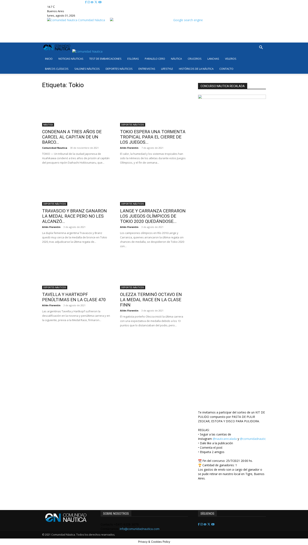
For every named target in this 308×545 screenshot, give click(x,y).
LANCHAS (213, 59)
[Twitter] (96, 2)
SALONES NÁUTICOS (87, 69)
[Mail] (92, 2)
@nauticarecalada (225, 439)
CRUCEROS (195, 59)
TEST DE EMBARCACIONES (105, 59)
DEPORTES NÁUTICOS (119, 69)
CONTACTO (226, 69)
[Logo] (57, 51)
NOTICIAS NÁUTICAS (70, 59)
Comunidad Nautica (54, 147)
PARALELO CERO (155, 59)
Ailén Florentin (129, 147)
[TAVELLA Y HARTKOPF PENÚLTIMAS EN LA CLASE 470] (76, 272)
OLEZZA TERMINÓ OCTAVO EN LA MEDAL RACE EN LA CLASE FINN (151, 299)
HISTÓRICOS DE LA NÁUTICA (196, 69)
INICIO (49, 59)
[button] (261, 48)
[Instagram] (89, 2)
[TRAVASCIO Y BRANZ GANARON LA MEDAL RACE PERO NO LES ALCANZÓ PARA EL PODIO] (76, 189)
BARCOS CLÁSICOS (57, 69)
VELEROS (230, 59)
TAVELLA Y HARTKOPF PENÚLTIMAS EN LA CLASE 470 (74, 297)
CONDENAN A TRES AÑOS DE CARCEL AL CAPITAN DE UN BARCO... (72, 137)
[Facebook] (86, 2)
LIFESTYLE (167, 69)
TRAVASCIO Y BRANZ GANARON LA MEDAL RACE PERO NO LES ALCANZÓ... (74, 216)
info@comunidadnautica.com (139, 529)
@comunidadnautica (254, 439)
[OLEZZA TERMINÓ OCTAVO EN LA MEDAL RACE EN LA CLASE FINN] (154, 272)
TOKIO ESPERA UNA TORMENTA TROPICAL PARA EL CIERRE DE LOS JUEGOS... (152, 137)
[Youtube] (99, 2)
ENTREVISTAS (146, 69)
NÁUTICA (176, 59)
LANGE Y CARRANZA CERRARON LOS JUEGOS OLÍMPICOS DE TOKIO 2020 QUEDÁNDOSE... (153, 216)
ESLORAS (133, 59)
